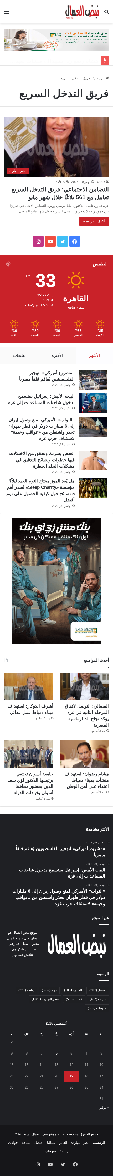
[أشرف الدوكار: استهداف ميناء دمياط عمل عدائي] (28, 687)
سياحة (98, 999)
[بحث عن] (106, 14)
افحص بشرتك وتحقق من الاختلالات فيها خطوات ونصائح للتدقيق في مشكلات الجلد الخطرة (42, 460)
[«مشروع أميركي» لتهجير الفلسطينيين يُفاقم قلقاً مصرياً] (93, 380)
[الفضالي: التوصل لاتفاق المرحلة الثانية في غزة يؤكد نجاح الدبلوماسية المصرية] (84, 687)
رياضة (26, 990)
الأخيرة (57, 355)
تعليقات (19, 355)
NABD (100, 182)
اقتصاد (97, 990)
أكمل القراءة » (94, 221)
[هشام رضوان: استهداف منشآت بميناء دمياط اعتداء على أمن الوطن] (84, 754)
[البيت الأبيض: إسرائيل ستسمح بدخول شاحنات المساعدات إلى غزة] (93, 403)
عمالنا (74, 999)
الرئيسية (99, 78)
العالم (73, 990)
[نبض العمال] (82, 12)
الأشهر (94, 355)
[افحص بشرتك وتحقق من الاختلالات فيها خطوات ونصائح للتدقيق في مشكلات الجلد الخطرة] (93, 460)
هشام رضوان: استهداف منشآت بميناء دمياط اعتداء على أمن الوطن (87, 780)
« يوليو (104, 1107)
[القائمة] (6, 14)
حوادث (49, 990)
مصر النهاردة (45, 999)
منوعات (97, 1008)
